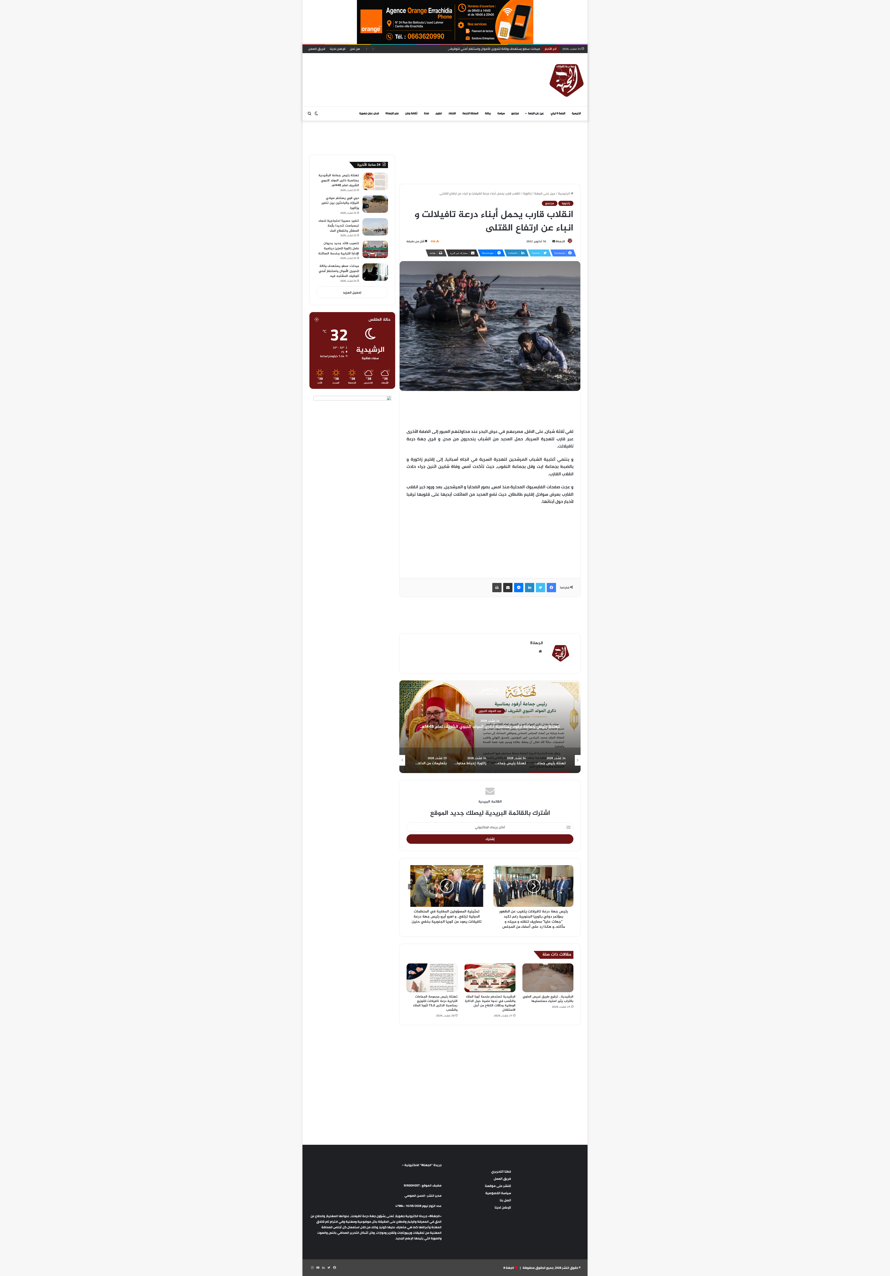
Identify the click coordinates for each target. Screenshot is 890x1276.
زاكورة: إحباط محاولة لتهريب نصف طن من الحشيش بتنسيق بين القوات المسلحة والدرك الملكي (487, 726)
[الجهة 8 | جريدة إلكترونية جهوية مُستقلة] (566, 79)
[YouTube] (318, 1267)
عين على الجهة (536, 113)
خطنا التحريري (501, 1171)
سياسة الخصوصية (498, 1193)
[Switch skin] (316, 114)
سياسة (501, 113)
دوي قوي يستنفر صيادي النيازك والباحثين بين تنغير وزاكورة (340, 203)
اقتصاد (452, 113)
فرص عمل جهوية (369, 113)
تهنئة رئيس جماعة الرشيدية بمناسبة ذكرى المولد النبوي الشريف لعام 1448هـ (338, 180)
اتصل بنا (505, 1200)
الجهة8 (560, 241)
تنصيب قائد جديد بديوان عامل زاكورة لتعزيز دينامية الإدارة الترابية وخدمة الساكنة (338, 248)
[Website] (540, 651)
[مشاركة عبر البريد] (507, 587)
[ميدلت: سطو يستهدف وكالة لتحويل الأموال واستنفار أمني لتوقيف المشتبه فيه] (375, 272)
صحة (426, 113)
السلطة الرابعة (470, 113)
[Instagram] (312, 1267)
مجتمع (515, 113)
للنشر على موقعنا (498, 1186)
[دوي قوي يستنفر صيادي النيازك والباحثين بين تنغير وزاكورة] (375, 204)
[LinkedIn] (529, 587)
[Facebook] (551, 587)
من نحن (355, 48)
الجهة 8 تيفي (558, 113)
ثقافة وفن (411, 113)
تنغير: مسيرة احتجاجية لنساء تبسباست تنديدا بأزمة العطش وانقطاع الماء (338, 225)
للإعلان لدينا (337, 48)
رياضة (488, 113)
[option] (487, 726)
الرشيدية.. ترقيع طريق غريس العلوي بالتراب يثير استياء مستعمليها (548, 999)
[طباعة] (497, 587)
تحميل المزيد (352, 292)
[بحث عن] (309, 114)
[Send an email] (553, 241)
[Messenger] (518, 587)
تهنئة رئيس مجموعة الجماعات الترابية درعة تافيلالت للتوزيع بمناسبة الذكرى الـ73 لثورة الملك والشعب (435, 1003)
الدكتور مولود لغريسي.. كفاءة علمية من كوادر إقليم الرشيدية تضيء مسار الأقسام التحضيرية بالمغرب (471, 48)
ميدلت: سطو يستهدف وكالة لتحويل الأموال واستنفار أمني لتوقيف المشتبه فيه (339, 271)
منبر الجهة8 (392, 113)
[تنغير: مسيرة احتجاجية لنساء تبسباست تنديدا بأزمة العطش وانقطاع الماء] (375, 227)
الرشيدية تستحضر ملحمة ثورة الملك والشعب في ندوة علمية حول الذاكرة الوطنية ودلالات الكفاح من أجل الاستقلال (490, 1003)
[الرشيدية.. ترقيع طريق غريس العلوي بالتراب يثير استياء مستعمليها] (547, 977)
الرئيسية (576, 113)
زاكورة (527, 193)
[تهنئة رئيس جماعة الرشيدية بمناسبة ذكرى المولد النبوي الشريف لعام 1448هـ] (375, 181)
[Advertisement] (397, 68)
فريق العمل (316, 48)
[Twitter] (540, 587)
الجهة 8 (508, 1267)
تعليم (438, 113)
